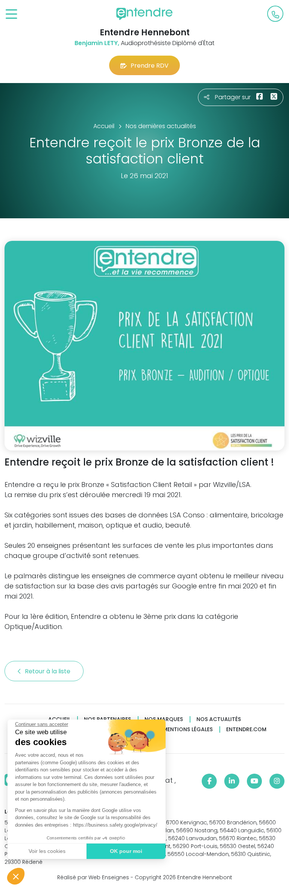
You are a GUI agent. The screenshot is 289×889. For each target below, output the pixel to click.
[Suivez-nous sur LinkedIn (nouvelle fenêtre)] (231, 781)
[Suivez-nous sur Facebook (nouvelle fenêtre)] (209, 781)
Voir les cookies (47, 851)
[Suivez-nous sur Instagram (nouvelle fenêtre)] (276, 781)
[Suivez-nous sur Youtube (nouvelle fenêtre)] (254, 781)
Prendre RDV (150, 65)
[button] (16, 876)
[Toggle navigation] (11, 14)
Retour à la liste (48, 671)
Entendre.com (246, 729)
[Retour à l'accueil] (144, 14)
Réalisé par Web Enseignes (93, 877)
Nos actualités (218, 719)
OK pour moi (126, 851)
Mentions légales (188, 729)
